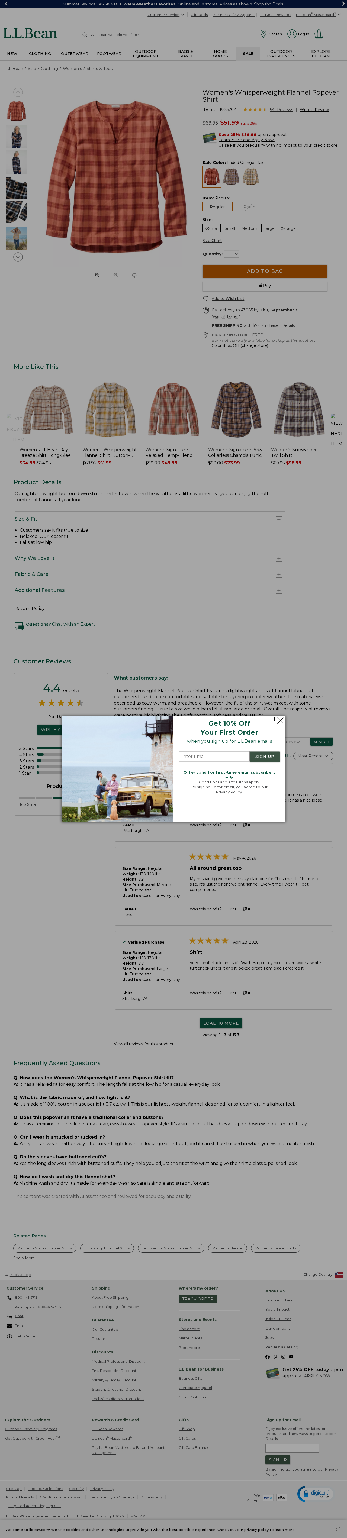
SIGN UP (264, 756)
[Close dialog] (279, 720)
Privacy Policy (229, 792)
